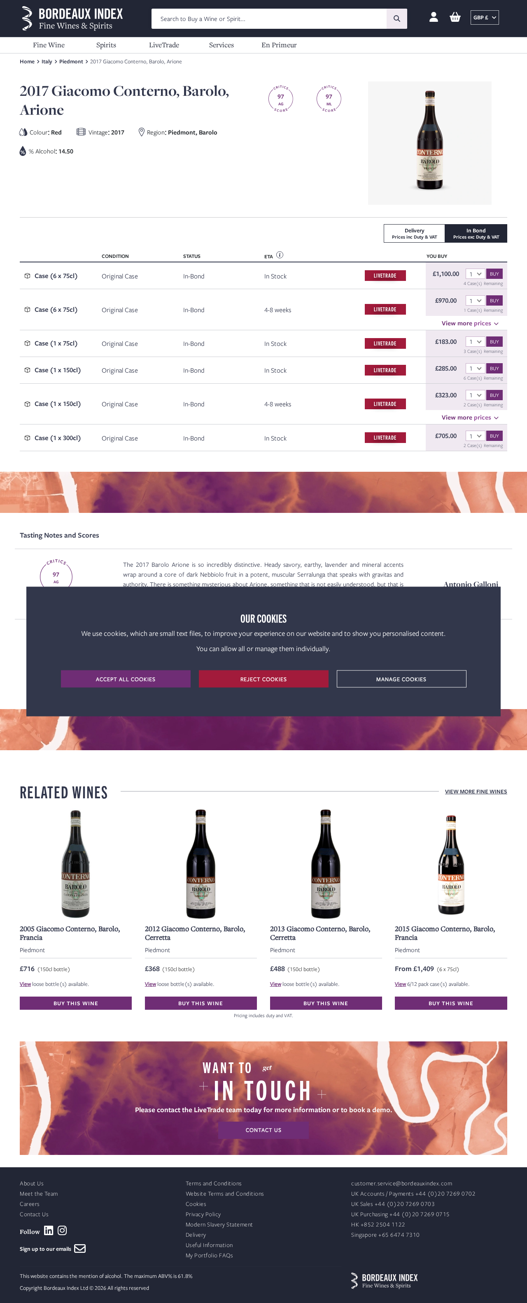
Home (27, 61)
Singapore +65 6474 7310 (385, 1234)
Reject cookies (263, 679)
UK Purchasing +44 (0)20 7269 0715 (400, 1214)
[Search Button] (397, 19)
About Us (32, 1183)
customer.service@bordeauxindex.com (401, 1183)
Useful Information (209, 1245)
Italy (47, 61)
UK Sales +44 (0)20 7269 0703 (393, 1204)
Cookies (196, 1204)
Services (221, 44)
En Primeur (279, 44)
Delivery (196, 1234)
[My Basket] (455, 17)
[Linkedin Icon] (49, 1230)
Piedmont (71, 61)
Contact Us (34, 1214)
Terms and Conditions (214, 1183)
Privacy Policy (203, 1214)
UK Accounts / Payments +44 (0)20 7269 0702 (413, 1193)
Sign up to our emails (47, 1248)
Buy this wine (76, 1003)
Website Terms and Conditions (225, 1193)
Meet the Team (39, 1193)
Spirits (106, 44)
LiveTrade (164, 44)
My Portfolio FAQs (209, 1255)
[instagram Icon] (62, 1230)
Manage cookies (401, 679)
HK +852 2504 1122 (378, 1224)
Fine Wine (49, 44)
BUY (494, 273)
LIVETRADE (385, 275)
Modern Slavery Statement (219, 1224)
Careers (30, 1204)
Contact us (264, 1130)
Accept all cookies (126, 679)
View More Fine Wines (476, 791)
